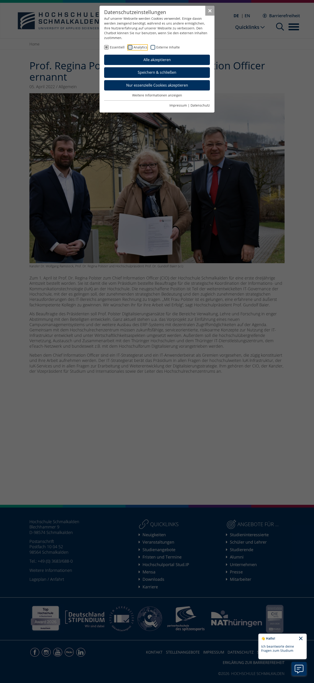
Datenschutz (200, 105)
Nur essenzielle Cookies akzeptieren (157, 85)
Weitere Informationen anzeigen (157, 95)
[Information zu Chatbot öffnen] (299, 669)
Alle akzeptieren (157, 59)
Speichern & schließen (157, 72)
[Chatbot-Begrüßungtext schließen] (301, 638)
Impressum (178, 105)
